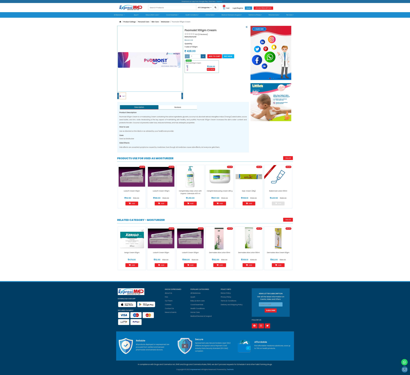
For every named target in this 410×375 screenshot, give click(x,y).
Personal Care (143, 22)
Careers (168, 304)
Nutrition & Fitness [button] (255, 15)
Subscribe (270, 310)
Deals (248, 8)
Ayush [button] (136, 15)
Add (133, 203)
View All (288, 158)
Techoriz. (230, 369)
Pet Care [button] (289, 15)
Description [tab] (139, 107)
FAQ (166, 297)
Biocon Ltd (189, 40)
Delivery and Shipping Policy (231, 304)
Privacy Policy (226, 297)
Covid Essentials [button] (171, 15)
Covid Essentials (196, 304)
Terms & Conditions (228, 301)
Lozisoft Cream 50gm (132, 191)
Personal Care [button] (274, 15)
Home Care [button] (210, 15)
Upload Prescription (263, 8)
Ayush (192, 297)
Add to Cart (214, 56)
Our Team (169, 301)
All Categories (204, 7)
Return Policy (226, 293)
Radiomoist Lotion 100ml (278, 191)
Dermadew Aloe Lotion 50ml (219, 252)
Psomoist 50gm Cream (193, 63)
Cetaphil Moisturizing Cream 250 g (219, 191)
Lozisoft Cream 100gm (161, 191)
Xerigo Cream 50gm (131, 252)
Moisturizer (165, 22)
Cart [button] (226, 8)
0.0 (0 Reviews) (201, 34)
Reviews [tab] (177, 107)
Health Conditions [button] (191, 15)
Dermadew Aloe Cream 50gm (278, 252)
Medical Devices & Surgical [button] (231, 15)
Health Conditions (197, 308)
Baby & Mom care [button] (152, 15)
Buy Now (228, 56)
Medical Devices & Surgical (201, 316)
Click (218, 1)
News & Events (170, 312)
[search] (215, 7)
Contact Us (169, 308)
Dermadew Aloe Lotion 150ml (249, 252)
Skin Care (155, 22)
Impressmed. (195, 369)
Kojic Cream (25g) (249, 191)
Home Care (195, 312)
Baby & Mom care (197, 301)
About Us (168, 293)
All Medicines (119, 15)
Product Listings (129, 22)
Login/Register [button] (238, 8)
